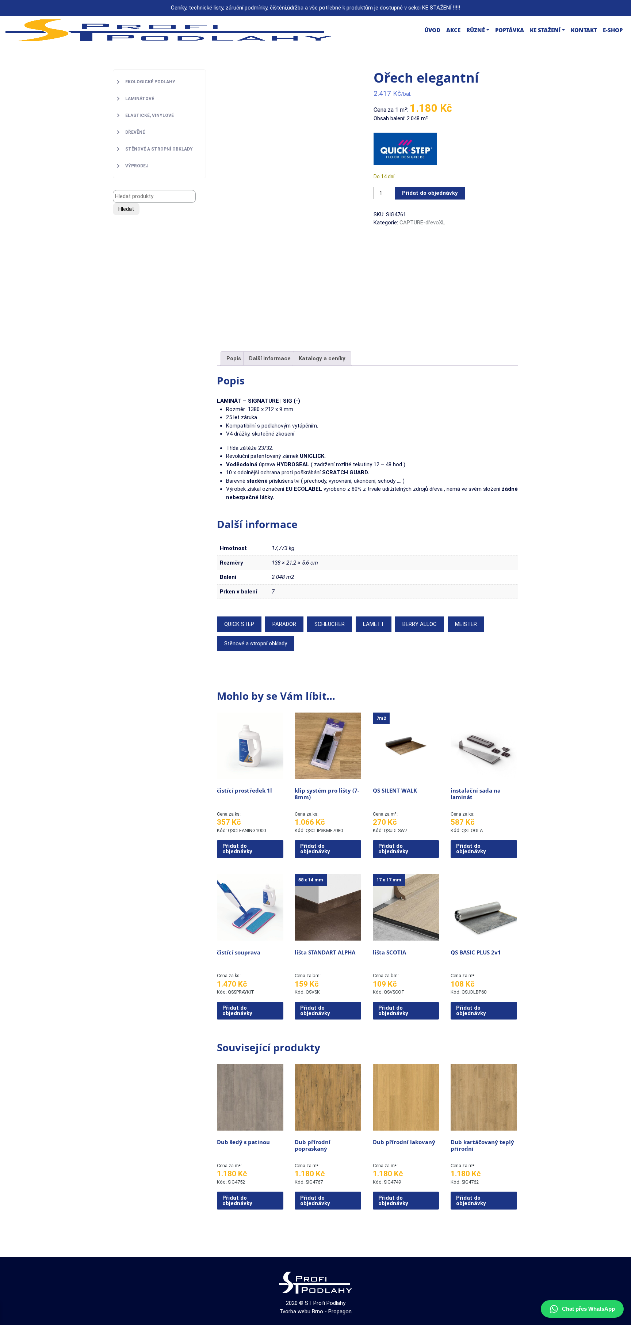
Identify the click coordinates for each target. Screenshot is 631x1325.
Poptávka (509, 30)
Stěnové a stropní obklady (255, 643)
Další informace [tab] (270, 358)
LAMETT (373, 624)
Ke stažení (545, 30)
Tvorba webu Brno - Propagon (315, 1311)
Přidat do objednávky (430, 193)
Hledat (126, 209)
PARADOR (284, 624)
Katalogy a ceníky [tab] (322, 358)
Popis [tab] (233, 358)
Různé (475, 30)
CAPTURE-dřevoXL (422, 222)
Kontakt (584, 30)
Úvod (432, 30)
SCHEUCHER (329, 624)
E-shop (613, 30)
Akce (453, 30)
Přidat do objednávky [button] (237, 849)
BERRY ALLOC (419, 624)
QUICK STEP (239, 624)
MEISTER (466, 624)
